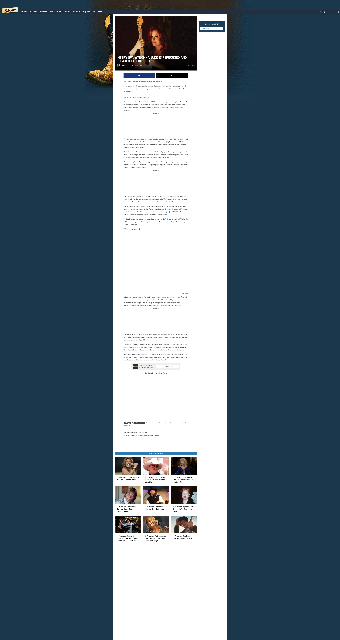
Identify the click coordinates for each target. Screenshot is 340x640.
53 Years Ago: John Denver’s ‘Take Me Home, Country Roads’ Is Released (127, 509)
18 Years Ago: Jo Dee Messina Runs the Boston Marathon (128, 478)
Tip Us (100, 12)
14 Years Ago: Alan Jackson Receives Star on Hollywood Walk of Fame (154, 479)
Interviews (157, 435)
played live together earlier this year (157, 212)
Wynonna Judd (157, 82)
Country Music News (141, 435)
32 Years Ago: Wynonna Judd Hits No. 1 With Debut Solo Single (183, 509)
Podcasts (67, 12)
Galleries (59, 12)
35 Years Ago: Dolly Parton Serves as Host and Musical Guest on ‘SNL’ (182, 479)
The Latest (24, 12)
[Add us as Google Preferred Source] (324, 12)
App (94, 12)
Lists (51, 12)
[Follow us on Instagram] (338, 12)
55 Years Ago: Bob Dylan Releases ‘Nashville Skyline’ (182, 537)
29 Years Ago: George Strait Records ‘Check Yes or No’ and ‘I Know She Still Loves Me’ (128, 538)
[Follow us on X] (333, 12)
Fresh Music (43, 12)
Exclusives (33, 12)
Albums (133, 435)
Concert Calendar (78, 12)
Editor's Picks (134, 432)
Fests (88, 12)
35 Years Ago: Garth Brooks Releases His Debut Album (154, 508)
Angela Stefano (124, 65)
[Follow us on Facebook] (329, 12)
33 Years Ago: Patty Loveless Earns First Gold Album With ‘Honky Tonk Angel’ (155, 538)
